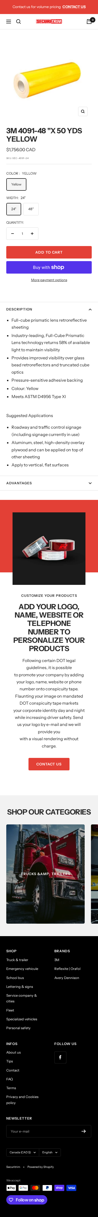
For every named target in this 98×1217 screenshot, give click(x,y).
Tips (9, 1061)
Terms (11, 1088)
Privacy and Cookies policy (22, 1099)
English (47, 1152)
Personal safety (18, 1028)
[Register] (84, 1131)
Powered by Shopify (40, 1167)
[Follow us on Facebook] (60, 1057)
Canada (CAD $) (20, 1152)
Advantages (19, 483)
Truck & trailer (17, 960)
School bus (15, 978)
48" (31, 209)
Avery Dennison (66, 978)
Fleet (10, 1010)
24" (13, 209)
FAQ (9, 1079)
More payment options (49, 280)
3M (56, 960)
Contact (12, 1070)
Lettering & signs (19, 986)
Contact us (74, 6)
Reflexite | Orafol (67, 969)
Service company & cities (21, 998)
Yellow (16, 184)
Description (19, 309)
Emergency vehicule (22, 969)
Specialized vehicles (21, 1019)
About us (13, 1052)
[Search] (18, 21)
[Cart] (89, 21)
